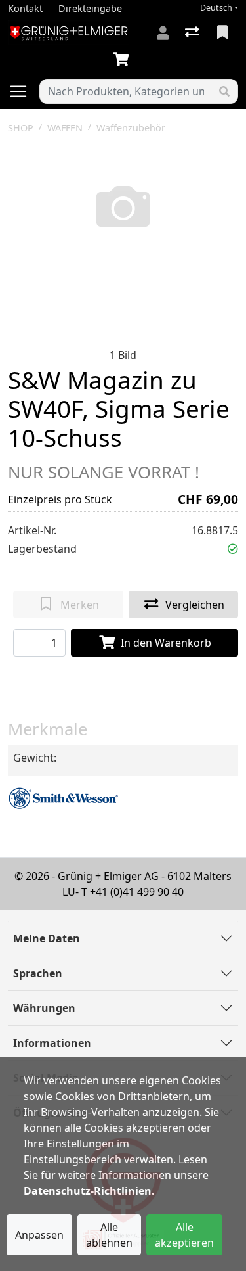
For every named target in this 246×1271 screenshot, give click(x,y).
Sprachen (37, 973)
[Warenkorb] (123, 60)
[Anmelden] (163, 32)
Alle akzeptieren (184, 1235)
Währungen (44, 1008)
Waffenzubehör (130, 128)
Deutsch (216, 7)
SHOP (20, 128)
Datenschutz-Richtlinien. (89, 1191)
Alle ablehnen (109, 1235)
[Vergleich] (193, 33)
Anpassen (39, 1235)
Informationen (52, 1043)
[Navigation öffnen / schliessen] (23, 91)
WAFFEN (65, 128)
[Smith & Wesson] (63, 797)
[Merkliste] (223, 33)
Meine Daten (46, 938)
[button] (233, 549)
